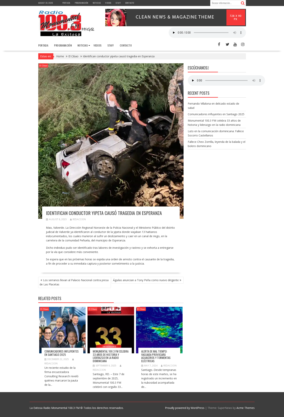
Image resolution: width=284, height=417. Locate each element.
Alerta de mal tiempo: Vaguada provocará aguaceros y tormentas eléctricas (156, 356)
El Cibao (43, 65)
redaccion (79, 219)
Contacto (129, 2)
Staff (118, 2)
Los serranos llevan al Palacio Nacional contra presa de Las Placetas (74, 282)
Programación (81, 2)
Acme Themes (245, 408)
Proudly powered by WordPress (184, 408)
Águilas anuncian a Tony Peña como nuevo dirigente (146, 280)
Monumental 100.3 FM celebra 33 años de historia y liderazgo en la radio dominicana (110, 356)
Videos (108, 2)
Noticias (97, 2)
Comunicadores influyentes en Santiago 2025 (61, 353)
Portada (66, 2)
